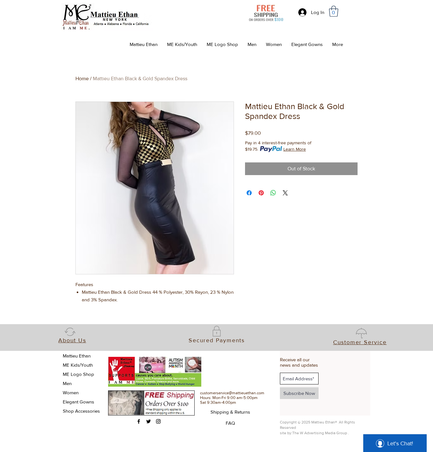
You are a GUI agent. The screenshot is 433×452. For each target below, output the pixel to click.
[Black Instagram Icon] (158, 421)
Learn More (294, 149)
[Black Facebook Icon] (139, 421)
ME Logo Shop (78, 374)
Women (71, 392)
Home (82, 78)
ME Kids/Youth (78, 365)
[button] (333, 11)
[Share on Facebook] (249, 193)
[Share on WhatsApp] (273, 193)
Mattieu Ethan (77, 355)
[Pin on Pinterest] (261, 193)
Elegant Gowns (78, 401)
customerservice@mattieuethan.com (232, 392)
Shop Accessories (81, 411)
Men (67, 383)
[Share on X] (285, 193)
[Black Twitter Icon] (148, 421)
